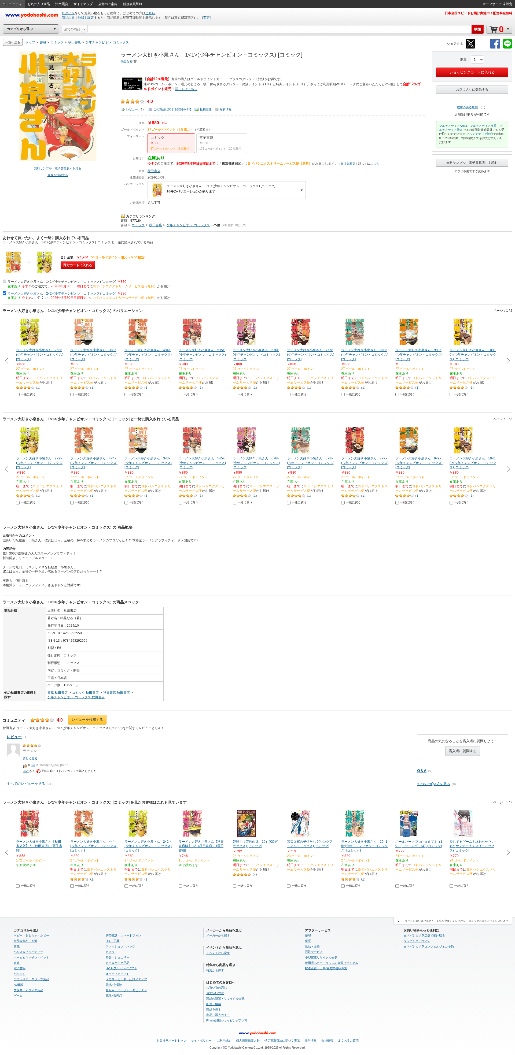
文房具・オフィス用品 (28, 990)
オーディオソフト (117, 973)
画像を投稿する (57, 175)
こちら (150, 13)
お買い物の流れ (216, 987)
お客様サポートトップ (171, 1040)
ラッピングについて (417, 940)
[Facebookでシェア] (495, 47)
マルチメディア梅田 (483, 125)
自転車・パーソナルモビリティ (126, 990)
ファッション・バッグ (120, 946)
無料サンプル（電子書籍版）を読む (472, 163)
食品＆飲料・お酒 (25, 940)
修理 (308, 935)
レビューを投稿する (87, 720)
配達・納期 (213, 1004)
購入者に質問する (463, 751)
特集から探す (215, 970)
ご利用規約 (223, 1040)
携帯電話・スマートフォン (123, 935)
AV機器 (18, 984)
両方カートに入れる (77, 265)
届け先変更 (348, 163)
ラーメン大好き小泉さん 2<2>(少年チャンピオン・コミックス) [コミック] (62, 293)
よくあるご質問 (348, 1040)
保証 (308, 940)
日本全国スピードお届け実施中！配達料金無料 (478, 13)
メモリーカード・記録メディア (126, 979)
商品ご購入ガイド (218, 1014)
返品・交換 (312, 946)
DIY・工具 (112, 940)
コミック (138, 225)
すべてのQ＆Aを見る (433, 784)
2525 (26, 770)
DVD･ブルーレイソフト (121, 968)
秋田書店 (154, 171)
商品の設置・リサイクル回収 (225, 998)
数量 (463, 59)
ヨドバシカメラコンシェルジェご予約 (429, 946)
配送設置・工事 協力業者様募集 (326, 968)
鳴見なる (127, 61)
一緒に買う (28, 394)
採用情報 (311, 1040)
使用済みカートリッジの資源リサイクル (331, 962)
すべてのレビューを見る (26, 784)
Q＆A (421, 770)
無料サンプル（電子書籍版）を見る (57, 168)
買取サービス (314, 951)
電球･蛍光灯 (114, 995)
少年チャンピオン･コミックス (188, 225)
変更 (206, 18)
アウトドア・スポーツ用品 (31, 979)
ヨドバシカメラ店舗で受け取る (424, 935)
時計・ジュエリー (117, 957)
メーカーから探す (218, 935)
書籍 (124, 220)
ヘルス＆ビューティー (28, 951)
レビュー (132, 109)
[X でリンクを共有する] (470, 47)
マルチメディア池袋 (479, 133)
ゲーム (18, 995)
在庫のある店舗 (467, 107)
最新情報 (225, 109)
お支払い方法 (215, 993)
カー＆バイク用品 (117, 962)
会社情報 (327, 1040)
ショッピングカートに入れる (472, 72)
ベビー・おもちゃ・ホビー (31, 935)
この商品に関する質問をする (172, 109)
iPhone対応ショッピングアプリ (227, 1020)
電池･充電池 (114, 984)
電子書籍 (19, 968)
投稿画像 (206, 109)
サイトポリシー (201, 1040)
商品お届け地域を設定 (78, 18)
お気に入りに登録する (472, 89)
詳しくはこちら (186, 89)
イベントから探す (218, 952)
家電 (17, 946)
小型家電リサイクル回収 (321, 957)
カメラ (110, 951)
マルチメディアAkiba (453, 125)
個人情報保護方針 (248, 1040)
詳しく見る (30, 758)
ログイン (68, 13)
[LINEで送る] (507, 47)
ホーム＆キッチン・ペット (31, 957)
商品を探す (213, 1009)
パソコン (19, 973)
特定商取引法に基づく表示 (282, 1040)
